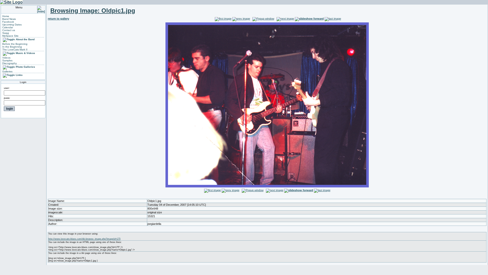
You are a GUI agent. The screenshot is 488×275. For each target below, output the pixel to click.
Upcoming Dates (12, 24)
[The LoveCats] (11, 2)
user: (7, 88)
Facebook (8, 21)
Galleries (7, 71)
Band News (9, 19)
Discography (9, 63)
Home (5, 16)
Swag (5, 33)
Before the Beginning (14, 44)
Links (19, 75)
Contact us (8, 30)
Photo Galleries (25, 66)
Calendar (7, 27)
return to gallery (58, 18)
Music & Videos (25, 53)
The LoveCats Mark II (14, 49)
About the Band (25, 39)
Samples (7, 60)
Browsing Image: (92, 10)
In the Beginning (12, 46)
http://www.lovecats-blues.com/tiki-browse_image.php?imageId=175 (84, 239)
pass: (7, 98)
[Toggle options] (9, 39)
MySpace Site (10, 35)
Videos (6, 57)
